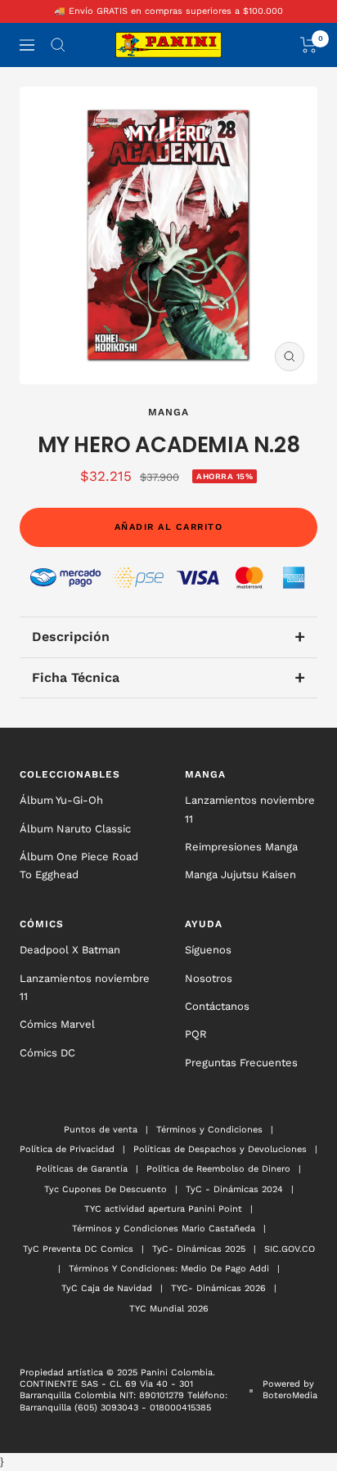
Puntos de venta (100, 1129)
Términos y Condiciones (209, 1129)
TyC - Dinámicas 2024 (234, 1189)
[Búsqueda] (58, 45)
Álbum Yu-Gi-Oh (61, 800)
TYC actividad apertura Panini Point (163, 1209)
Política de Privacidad (67, 1149)
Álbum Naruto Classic (75, 829)
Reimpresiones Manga (241, 847)
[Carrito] (308, 45)
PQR (196, 1034)
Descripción (168, 636)
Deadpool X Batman (70, 950)
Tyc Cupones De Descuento (105, 1189)
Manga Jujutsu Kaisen (240, 874)
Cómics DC (47, 1053)
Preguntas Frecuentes (241, 1062)
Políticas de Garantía (82, 1169)
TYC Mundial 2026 (169, 1308)
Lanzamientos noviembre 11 (250, 809)
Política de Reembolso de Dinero (218, 1169)
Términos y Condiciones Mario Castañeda (163, 1228)
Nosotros (208, 978)
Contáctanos (217, 1006)
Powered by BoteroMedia (290, 1390)
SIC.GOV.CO (289, 1249)
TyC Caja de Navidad (106, 1288)
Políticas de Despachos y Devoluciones (220, 1149)
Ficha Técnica (168, 677)
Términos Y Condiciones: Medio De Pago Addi (169, 1268)
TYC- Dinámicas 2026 (218, 1288)
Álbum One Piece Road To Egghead (79, 865)
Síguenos (208, 950)
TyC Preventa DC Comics (78, 1249)
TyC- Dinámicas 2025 (198, 1249)
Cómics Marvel (57, 1024)
